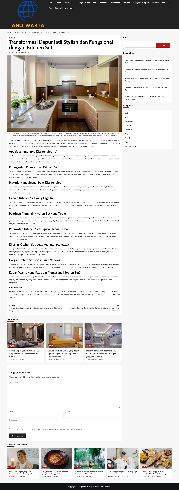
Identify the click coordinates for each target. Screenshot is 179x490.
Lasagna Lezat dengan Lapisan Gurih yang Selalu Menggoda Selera (146, 70)
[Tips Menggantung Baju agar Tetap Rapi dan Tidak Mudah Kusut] (122, 458)
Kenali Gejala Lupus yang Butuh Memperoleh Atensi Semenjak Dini (147, 61)
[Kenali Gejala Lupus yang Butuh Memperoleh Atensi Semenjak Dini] (23, 458)
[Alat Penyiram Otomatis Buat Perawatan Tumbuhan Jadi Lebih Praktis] (89, 458)
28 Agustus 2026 (21, 476)
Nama (12, 411)
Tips (163, 3)
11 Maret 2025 (22, 52)
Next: (94, 308)
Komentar (13, 383)
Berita (50, 3)
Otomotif (59, 8)
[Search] (170, 2)
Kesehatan (104, 3)
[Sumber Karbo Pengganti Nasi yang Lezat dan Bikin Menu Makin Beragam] (156, 458)
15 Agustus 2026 (120, 476)
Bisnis (87, 3)
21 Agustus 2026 (87, 476)
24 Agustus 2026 (54, 476)
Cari (125, 37)
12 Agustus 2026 (153, 476)
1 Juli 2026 (57, 359)
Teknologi (68, 3)
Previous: (35, 308)
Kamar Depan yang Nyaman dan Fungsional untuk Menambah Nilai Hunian (24, 354)
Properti (145, 3)
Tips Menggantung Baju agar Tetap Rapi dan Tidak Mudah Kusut (146, 88)
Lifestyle (126, 3)
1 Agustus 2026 (20, 359)
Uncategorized (130, 146)
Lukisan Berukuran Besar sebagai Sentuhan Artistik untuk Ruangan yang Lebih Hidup (101, 354)
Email (68, 411)
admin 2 (13, 52)
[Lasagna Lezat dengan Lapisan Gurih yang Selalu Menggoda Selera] (56, 458)
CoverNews (96, 487)
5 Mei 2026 (97, 359)
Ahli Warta (21, 140)
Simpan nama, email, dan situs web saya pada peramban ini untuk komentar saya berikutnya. (46, 429)
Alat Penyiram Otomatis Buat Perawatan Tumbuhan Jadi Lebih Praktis (147, 79)
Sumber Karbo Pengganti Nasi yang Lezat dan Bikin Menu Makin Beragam (145, 97)
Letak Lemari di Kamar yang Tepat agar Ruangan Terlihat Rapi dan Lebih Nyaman (63, 354)
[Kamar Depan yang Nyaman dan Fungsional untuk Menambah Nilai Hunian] (25, 335)
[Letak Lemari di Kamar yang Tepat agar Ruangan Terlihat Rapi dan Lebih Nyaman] (64, 335)
